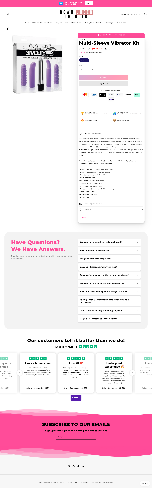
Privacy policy (83, 482)
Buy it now (103, 84)
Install (88, 3)
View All (76, 398)
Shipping (82, 52)
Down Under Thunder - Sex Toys (54, 482)
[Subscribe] (93, 437)
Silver (85, 60)
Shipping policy (108, 482)
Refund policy (72, 482)
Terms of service (95, 482)
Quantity (82, 65)
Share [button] (84, 217)
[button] (8, 14)
